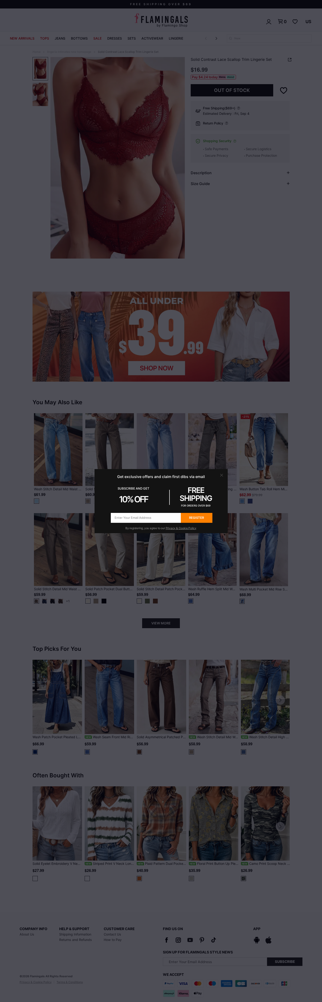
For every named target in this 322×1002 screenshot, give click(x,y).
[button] (221, 475)
